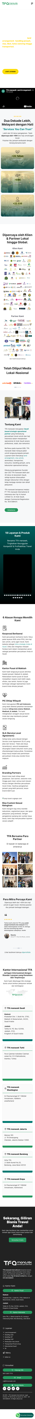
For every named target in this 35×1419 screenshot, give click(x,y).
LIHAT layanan (10, 71)
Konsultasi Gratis (17, 1240)
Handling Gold (9, 1335)
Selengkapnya (11, 510)
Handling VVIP (9, 1339)
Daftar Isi (7, 1357)
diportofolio (26, 952)
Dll (5, 1348)
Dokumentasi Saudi (11, 1346)
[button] (15, 387)
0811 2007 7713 (8, 1373)
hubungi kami (10, 65)
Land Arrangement (10, 1332)
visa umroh (19, 458)
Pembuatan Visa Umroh (12, 1341)
